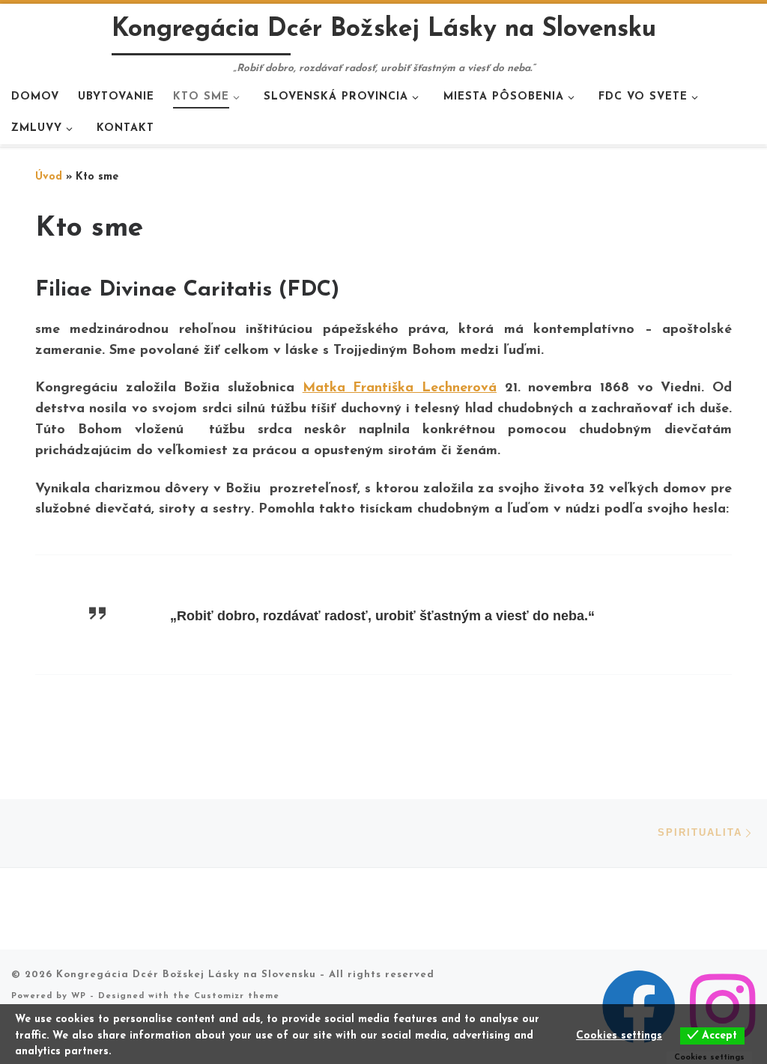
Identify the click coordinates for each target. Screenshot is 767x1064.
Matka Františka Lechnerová (400, 388)
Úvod (48, 177)
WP (78, 996)
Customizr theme (236, 996)
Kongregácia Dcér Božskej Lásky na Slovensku (186, 974)
